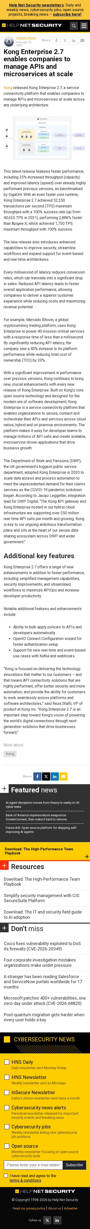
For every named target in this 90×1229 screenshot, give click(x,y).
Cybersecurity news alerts (39, 1108)
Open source (25, 1146)
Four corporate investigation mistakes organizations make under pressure (40, 962)
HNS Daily (22, 1062)
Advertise (70, 1208)
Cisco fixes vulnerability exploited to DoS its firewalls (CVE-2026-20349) (42, 946)
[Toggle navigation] (84, 26)
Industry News (26, 38)
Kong (8, 87)
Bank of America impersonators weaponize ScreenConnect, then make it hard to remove (36, 817)
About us (54, 1208)
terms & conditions (25, 1180)
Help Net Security (65, 1200)
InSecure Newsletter (33, 1092)
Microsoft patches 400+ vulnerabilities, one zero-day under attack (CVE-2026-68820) (45, 1001)
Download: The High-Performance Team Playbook (39, 851)
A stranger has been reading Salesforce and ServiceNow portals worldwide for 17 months (43, 981)
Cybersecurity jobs (31, 1127)
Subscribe (74, 1165)
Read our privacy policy (29, 1208)
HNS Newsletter (29, 1077)
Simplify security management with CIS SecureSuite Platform (41, 898)
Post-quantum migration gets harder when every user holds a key (44, 1017)
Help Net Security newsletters (36, 5)
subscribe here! (67, 14)
